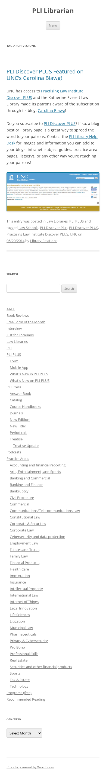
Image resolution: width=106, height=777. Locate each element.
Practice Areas (18, 458)
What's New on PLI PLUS (29, 380)
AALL (11, 309)
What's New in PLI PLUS (29, 374)
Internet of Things (24, 601)
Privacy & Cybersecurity (29, 640)
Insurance (18, 582)
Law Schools (28, 227)
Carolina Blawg (51, 110)
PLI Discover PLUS (60, 123)
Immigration (20, 575)
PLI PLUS (76, 221)
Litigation (17, 621)
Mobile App (19, 367)
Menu (53, 25)
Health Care (19, 569)
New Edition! (20, 419)
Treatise (16, 439)
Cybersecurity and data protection (37, 536)
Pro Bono (17, 647)
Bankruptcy (19, 491)
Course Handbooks (25, 406)
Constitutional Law (25, 517)
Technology (19, 686)
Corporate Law (22, 530)
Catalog (16, 400)
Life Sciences (20, 614)
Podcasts (14, 452)
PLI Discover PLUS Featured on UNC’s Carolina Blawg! (45, 75)
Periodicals (18, 432)
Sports (15, 673)
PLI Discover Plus (53, 227)
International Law (24, 595)
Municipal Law (21, 627)
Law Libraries (57, 221)
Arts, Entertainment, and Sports (35, 471)
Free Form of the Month (26, 322)
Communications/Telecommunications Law (45, 510)
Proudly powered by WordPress (30, 767)
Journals (16, 413)
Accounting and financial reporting (38, 465)
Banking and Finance (26, 484)
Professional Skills (24, 653)
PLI (9, 348)
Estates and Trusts (24, 549)
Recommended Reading (26, 699)
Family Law (19, 556)
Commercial (19, 504)
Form (14, 361)
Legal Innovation (23, 608)
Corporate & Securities (28, 523)
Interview (14, 328)
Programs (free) (19, 692)
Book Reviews (18, 315)
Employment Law (24, 543)
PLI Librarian (53, 11)
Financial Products (24, 562)
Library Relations (43, 240)
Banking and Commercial (30, 478)
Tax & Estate (20, 679)
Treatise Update (26, 445)
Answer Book (20, 393)
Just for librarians (20, 335)
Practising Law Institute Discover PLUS (37, 234)
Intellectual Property (26, 588)
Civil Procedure (22, 497)
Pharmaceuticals (23, 634)
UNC (73, 234)
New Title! (18, 426)
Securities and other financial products (41, 666)
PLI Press (14, 387)
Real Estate (18, 660)
